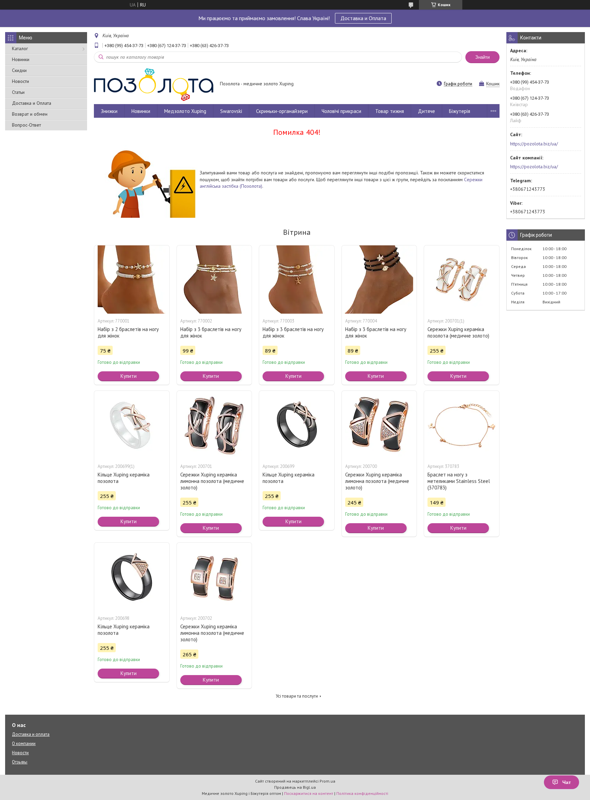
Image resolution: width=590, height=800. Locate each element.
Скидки (19, 70)
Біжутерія (459, 111)
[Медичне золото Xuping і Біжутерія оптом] (153, 84)
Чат (566, 782)
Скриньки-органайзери (282, 111)
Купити (129, 376)
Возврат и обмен (29, 114)
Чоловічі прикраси (341, 111)
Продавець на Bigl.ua (295, 787)
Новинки (20, 59)
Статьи (18, 92)
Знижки (109, 111)
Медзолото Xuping (185, 111)
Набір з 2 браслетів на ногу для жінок (128, 332)
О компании (24, 743)
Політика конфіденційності (362, 793)
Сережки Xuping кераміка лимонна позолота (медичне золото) (212, 481)
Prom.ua (327, 781)
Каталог (20, 48)
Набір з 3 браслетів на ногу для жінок (210, 332)
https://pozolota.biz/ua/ (534, 144)
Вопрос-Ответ (26, 125)
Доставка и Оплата (363, 18)
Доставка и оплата (31, 734)
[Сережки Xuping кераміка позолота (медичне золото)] (461, 279)
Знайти (482, 57)
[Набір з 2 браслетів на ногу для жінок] (131, 279)
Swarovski (231, 111)
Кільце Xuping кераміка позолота (124, 477)
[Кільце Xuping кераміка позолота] (131, 425)
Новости (20, 81)
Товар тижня (389, 111)
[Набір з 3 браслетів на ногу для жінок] (214, 279)
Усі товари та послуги (297, 696)
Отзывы (19, 762)
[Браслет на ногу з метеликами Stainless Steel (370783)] (461, 425)
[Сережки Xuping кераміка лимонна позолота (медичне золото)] (214, 425)
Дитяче (426, 111)
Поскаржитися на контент (308, 793)
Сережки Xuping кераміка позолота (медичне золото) (458, 332)
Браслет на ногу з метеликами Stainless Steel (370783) (458, 481)
